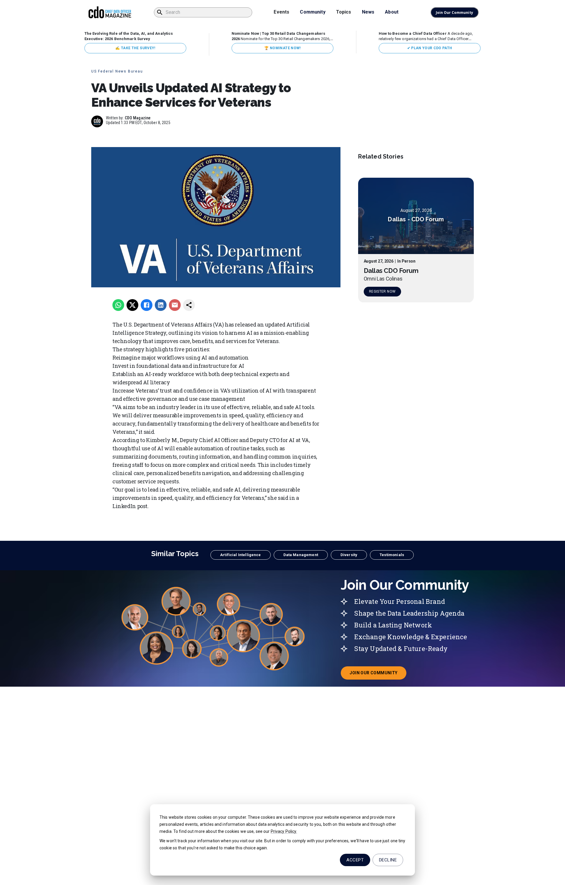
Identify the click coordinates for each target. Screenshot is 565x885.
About (391, 12)
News (368, 12)
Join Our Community (454, 12)
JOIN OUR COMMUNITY (378, 674)
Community (312, 12)
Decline (388, 860)
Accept (355, 860)
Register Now (382, 292)
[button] (240, 555)
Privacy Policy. (284, 831)
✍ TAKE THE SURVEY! (135, 48)
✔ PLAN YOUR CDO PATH (429, 48)
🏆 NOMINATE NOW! (282, 48)
